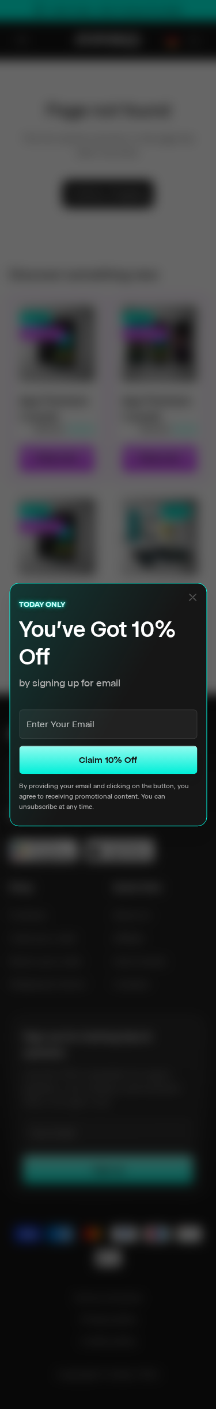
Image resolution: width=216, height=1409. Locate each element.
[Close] (192, 597)
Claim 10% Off (108, 759)
